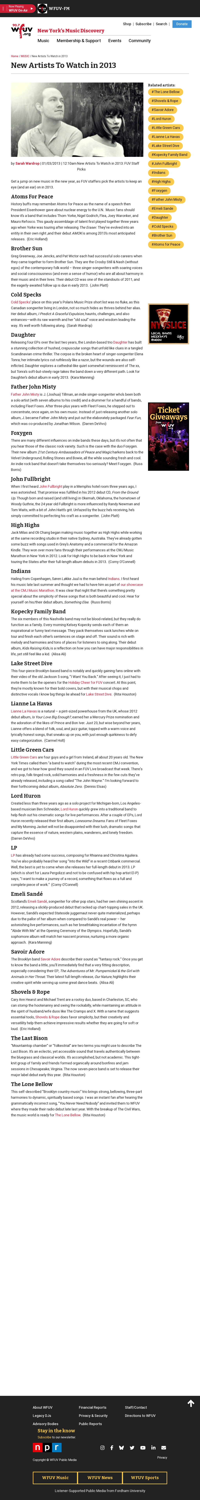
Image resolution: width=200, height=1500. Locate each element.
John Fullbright (50, 486)
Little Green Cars (24, 757)
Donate (182, 24)
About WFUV (43, 1407)
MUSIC (25, 56)
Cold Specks (20, 302)
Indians (114, 579)
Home (14, 56)
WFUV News (100, 1477)
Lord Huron (69, 809)
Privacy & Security (93, 1415)
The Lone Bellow (67, 1115)
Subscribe (144, 24)
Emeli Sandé (37, 901)
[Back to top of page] (192, 1403)
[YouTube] (143, 1447)
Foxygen (160, 190)
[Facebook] (112, 1447)
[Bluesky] (122, 1447)
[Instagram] (103, 1447)
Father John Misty (25, 394)
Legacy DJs (42, 1415)
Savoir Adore (50, 959)
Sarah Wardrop (27, 163)
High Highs (162, 181)
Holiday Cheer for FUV (85, 682)
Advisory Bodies (45, 1424)
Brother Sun (163, 235)
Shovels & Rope (47, 1017)
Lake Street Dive (99, 694)
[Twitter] (133, 1447)
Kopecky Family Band (170, 154)
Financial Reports (92, 1407)
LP (13, 855)
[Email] (164, 1447)
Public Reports (90, 1424)
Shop (127, 24)
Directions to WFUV (140, 1415)
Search (161, 24)
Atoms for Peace (167, 244)
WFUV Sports (145, 1477)
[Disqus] (77, 1336)
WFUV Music (55, 1477)
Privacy (162, 1457)
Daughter (120, 342)
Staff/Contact (136, 1407)
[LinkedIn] (154, 1447)
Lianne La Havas (24, 711)
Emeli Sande (163, 208)
